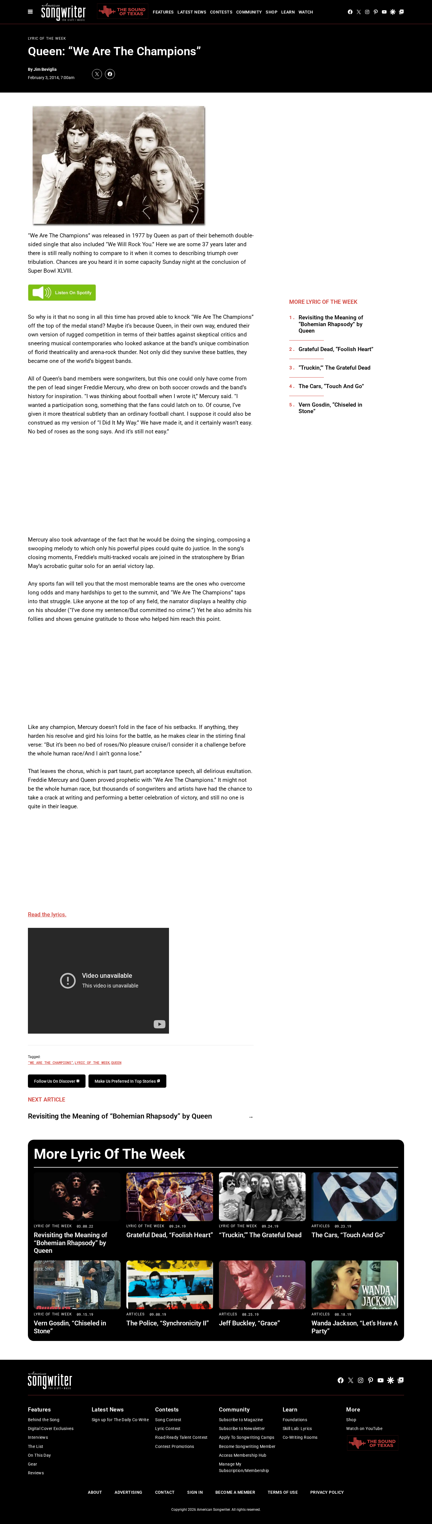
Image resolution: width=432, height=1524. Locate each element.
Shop (271, 12)
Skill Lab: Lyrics (297, 1428)
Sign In (195, 1492)
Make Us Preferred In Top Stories (126, 1081)
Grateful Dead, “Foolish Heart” (336, 349)
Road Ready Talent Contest (181, 1437)
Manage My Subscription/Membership (244, 1467)
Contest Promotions (174, 1446)
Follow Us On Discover (55, 1081)
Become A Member (235, 1492)
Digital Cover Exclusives (50, 1428)
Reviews (36, 1473)
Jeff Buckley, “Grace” (249, 1323)
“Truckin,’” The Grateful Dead (335, 368)
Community (249, 12)
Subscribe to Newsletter (242, 1428)
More (353, 1409)
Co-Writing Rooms (300, 1437)
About (95, 1492)
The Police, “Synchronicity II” (167, 1323)
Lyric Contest (167, 1428)
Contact (165, 1492)
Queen (116, 1062)
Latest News (192, 12)
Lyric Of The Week (47, 38)
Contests (221, 12)
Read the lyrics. (47, 914)
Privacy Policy (327, 1492)
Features (163, 12)
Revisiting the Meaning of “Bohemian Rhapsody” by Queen (120, 1116)
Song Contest (168, 1419)
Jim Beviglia (45, 69)
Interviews (38, 1437)
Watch (306, 12)
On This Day (39, 1455)
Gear (32, 1464)
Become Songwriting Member (247, 1446)
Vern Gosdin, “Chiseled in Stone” (330, 408)
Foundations (295, 1419)
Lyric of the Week (92, 1062)
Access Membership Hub (243, 1455)
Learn (288, 12)
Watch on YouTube (364, 1428)
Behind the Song (43, 1419)
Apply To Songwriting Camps (246, 1437)
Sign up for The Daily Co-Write (120, 1419)
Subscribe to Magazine (241, 1419)
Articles (321, 1226)
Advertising (129, 1492)
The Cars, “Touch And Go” (331, 386)
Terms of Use (283, 1492)
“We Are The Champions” (50, 1062)
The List (35, 1446)
